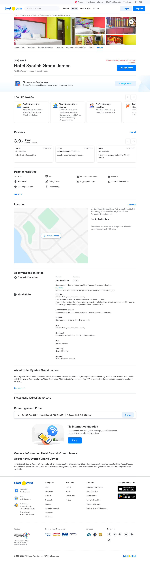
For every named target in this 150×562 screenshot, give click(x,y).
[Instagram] (131, 534)
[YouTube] (126, 534)
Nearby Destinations (100, 219)
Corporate (49, 500)
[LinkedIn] (120, 534)
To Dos (68, 500)
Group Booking (92, 492)
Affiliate (48, 504)
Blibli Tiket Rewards (113, 2)
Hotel (15, 15)
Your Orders (128, 2)
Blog (47, 487)
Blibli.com (48, 517)
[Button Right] (133, 141)
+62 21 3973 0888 (27, 514)
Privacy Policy (91, 496)
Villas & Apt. (70, 496)
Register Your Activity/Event (96, 508)
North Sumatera (25, 15)
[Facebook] (109, 534)
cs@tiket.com (25, 499)
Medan (35, 15)
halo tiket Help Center (94, 487)
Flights (68, 487)
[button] (51, 235)
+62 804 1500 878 (27, 509)
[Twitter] (115, 534)
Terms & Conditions (93, 500)
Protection (49, 513)
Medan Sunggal (44, 15)
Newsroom (49, 492)
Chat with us (25, 492)
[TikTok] (109, 540)
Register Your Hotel (93, 504)
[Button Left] (128, 141)
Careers (48, 496)
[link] (126, 8)
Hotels (68, 492)
